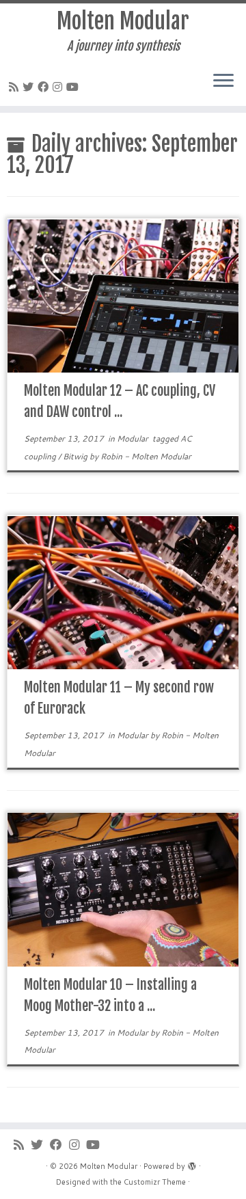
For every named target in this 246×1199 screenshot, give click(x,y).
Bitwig (76, 456)
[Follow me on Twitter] (30, 86)
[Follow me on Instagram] (59, 86)
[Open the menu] (223, 81)
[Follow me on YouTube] (74, 86)
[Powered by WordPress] (192, 1163)
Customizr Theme (155, 1181)
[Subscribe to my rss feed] (16, 86)
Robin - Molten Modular (145, 456)
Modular (133, 438)
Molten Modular (123, 21)
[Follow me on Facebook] (45, 86)
